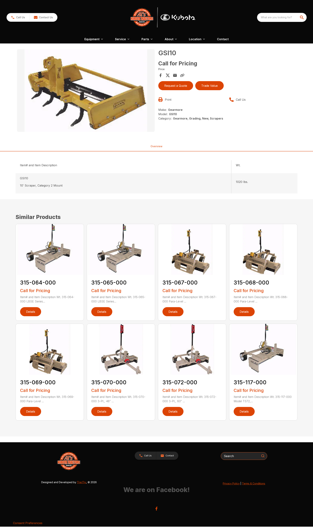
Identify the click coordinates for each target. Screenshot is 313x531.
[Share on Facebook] (160, 75)
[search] (302, 17)
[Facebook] (156, 508)
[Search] (263, 456)
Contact (223, 39)
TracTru (81, 482)
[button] (18, 17)
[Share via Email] (175, 75)
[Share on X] (168, 75)
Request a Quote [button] (175, 85)
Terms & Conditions (253, 483)
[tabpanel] (86, 91)
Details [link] (30, 311)
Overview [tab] (156, 146)
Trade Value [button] (209, 85)
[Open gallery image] (86, 90)
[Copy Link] (182, 75)
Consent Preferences (27, 523)
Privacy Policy (231, 483)
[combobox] (281, 17)
